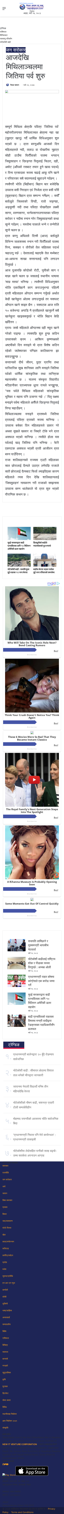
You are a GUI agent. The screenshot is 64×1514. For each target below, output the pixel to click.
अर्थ (3, 1186)
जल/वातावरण (7, 1221)
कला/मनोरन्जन (8, 1241)
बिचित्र (5, 1345)
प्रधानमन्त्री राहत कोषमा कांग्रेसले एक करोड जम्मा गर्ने (41, 981)
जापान (4, 1193)
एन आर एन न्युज (8, 1283)
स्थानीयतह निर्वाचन (9, 1414)
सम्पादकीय (6, 1324)
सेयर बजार (6, 1400)
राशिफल (3, 31)
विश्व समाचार (7, 1200)
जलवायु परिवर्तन (6, 38)
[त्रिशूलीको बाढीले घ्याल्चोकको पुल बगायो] (44, 539)
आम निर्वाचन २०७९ (9, 1420)
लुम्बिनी (5, 1303)
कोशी (4, 1296)
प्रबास (4, 1207)
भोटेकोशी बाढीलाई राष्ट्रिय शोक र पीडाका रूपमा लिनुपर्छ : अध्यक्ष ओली (41, 963)
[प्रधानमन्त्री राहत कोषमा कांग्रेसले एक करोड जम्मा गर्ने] (17, 986)
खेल (4, 1234)
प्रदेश (4, 1262)
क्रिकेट (5, 1393)
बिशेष (4, 1331)
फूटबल (5, 1386)
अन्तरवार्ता (6, 1317)
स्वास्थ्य (5, 1352)
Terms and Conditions (22, 1512)
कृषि (4, 1379)
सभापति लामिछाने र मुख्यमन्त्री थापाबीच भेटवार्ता (38, 945)
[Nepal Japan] (32, 6)
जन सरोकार (16, 50)
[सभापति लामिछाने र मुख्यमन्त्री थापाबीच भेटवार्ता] (17, 950)
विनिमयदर (4, 35)
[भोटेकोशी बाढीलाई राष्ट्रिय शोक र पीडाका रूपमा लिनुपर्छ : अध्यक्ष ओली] (17, 968)
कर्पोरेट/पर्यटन (7, 1255)
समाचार (5, 1165)
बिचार (4, 1214)
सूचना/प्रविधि (7, 1276)
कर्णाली (5, 1289)
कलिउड (5, 1248)
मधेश (4, 1269)
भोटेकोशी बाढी (5, 42)
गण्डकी (5, 1365)
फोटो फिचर (6, 1227)
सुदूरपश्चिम (6, 1372)
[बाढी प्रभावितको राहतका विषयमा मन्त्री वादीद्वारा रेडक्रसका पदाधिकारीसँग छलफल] (17, 1026)
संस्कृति (5, 1427)
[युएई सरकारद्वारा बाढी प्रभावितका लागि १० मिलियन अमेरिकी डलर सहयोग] (19, 539)
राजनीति (5, 1172)
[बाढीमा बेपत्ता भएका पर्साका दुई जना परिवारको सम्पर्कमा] (44, 565)
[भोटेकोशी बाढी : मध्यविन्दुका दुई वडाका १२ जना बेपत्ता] (19, 565)
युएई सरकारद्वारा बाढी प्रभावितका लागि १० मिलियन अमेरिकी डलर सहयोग (19, 545)
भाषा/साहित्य (7, 1310)
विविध (4, 1407)
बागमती (5, 1358)
